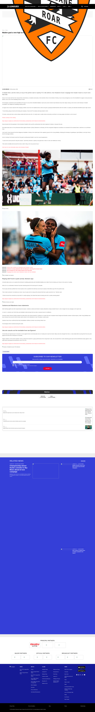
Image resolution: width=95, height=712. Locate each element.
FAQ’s (66, 679)
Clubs (64, 6)
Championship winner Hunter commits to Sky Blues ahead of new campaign (14, 421)
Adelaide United (45, 669)
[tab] (43, 397)
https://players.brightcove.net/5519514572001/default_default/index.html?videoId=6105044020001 (23, 120)
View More (83, 460)
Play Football (67, 699)
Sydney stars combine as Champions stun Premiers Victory (20, 267)
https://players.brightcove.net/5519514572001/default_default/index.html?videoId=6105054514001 (23, 343)
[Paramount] (69, 657)
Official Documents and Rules (69, 677)
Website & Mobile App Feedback (68, 689)
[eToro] (25, 657)
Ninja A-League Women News (24, 673)
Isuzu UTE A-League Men (30, 6)
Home (3, 30)
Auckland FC (44, 671)
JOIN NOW (86, 6)
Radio (66, 684)
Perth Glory (55, 674)
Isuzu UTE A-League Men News (24, 670)
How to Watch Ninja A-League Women (35, 679)
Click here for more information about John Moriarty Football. (15, 147)
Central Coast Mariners (46, 678)
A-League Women (6, 351)
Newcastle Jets (56, 671)
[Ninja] (47, 645)
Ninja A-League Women (43, 6)
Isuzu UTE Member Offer (69, 692)
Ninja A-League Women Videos (35, 672)
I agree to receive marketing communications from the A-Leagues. (25, 365)
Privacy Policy (21, 364)
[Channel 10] (60, 657)
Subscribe (47, 368)
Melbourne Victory (56, 669)
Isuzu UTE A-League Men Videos (35, 676)
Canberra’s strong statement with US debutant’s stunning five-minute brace (24, 268)
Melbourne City (44, 683)
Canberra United (45, 676)
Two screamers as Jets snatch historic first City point (19, 270)
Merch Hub (66, 674)
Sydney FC (55, 676)
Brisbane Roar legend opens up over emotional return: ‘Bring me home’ (14, 412)
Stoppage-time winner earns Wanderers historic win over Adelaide (21, 272)
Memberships (53, 6)
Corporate (66, 671)
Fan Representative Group (69, 686)
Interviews (32, 687)
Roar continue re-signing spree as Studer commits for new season (78, 552)
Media (66, 694)
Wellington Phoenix (56, 678)
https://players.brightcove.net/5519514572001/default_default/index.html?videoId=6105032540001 (23, 298)
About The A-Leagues (68, 669)
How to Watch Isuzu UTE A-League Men (35, 682)
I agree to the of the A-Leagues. (22, 364)
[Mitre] (38, 657)
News (7, 30)
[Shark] (60, 645)
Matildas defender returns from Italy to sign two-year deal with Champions (14, 428)
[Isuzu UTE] (34, 645)
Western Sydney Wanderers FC (56, 681)
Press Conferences (34, 689)
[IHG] (47, 657)
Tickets (32, 669)
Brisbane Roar (44, 674)
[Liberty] (16, 657)
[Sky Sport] (79, 657)
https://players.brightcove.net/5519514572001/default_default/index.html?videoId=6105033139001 (23, 327)
